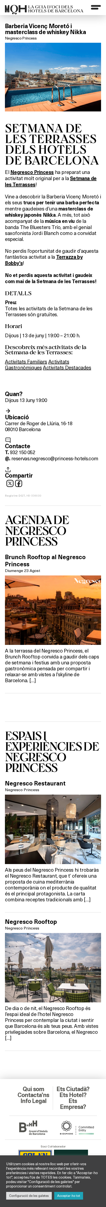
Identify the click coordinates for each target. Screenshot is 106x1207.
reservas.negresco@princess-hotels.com (54, 458)
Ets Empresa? (73, 1104)
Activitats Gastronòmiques (37, 364)
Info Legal (33, 1101)
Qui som (33, 1089)
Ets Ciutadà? (72, 1089)
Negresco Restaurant (35, 783)
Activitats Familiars (26, 361)
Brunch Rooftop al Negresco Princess (45, 560)
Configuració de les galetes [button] (29, 1195)
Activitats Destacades (67, 367)
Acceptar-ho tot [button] (68, 1195)
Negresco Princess (20, 38)
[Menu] (96, 7)
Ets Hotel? (72, 1095)
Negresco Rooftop (31, 922)
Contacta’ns (33, 1095)
